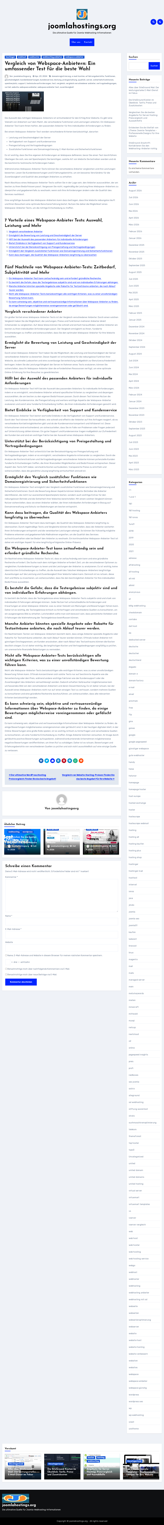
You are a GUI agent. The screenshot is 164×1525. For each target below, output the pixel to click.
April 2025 (134, 299)
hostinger (10, 57)
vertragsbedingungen (106, 83)
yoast (131, 1422)
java (131, 898)
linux (131, 952)
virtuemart (134, 1197)
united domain (136, 1170)
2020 (131, 544)
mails (131, 973)
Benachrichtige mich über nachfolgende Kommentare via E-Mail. (38, 969)
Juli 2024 (133, 360)
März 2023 (134, 469)
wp (130, 1408)
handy (132, 762)
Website (9, 942)
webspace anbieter (74, 57)
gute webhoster (137, 755)
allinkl (131, 585)
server (89, 80)
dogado (132, 667)
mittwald (133, 1014)
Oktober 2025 (135, 258)
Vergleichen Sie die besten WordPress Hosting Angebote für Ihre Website (22, 840)
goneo (132, 728)
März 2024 (134, 388)
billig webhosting (137, 606)
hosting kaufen (136, 844)
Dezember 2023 (136, 408)
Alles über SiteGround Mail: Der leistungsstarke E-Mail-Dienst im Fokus (144, 90)
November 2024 (137, 333)
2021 (131, 551)
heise (131, 769)
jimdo (131, 905)
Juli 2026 (133, 197)
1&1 (130, 504)
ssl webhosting (136, 1102)
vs (130, 1211)
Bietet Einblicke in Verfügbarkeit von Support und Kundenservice (42, 243)
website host (135, 1340)
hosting (132, 830)
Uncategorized (136, 1156)
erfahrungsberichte (95, 76)
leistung (57, 80)
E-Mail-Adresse (13, 929)
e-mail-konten (78, 76)
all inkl (132, 578)
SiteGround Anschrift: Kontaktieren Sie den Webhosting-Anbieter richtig (143, 146)
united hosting (136, 1184)
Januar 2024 (135, 401)
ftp (130, 714)
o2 (130, 1041)
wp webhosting (136, 1415)
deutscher (134, 653)
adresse (132, 558)
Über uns (76, 42)
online (132, 1048)
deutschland (135, 660)
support (22, 83)
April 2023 (134, 462)
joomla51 (133, 925)
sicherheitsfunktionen (103, 80)
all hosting (134, 572)
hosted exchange (137, 803)
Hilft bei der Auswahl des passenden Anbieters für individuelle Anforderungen (48, 239)
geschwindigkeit (12, 80)
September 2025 (137, 265)
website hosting (137, 1347)
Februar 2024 (135, 394)
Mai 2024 (133, 374)
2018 (131, 531)
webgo (132, 1265)
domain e (133, 674)
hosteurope (134, 816)
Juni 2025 (134, 286)
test (54, 83)
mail (131, 966)
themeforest (135, 1136)
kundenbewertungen (29, 80)
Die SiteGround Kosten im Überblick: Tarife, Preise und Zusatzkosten (142, 103)
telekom (133, 1129)
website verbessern (138, 1354)
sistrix (132, 1088)
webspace (134, 1374)
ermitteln (133, 701)
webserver (134, 1326)
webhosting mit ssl (138, 1299)
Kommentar (11, 877)
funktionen (110, 76)
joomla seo (134, 918)
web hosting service (139, 1258)
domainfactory (136, 680)
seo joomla (134, 1082)
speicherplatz (11, 83)
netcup (132, 1027)
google (132, 735)
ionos (131, 891)
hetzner (133, 776)
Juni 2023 (134, 449)
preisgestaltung (69, 80)
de (130, 633)
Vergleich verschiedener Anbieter (26, 231)
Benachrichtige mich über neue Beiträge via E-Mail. (32, 974)
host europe (135, 796)
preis (131, 1061)
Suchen (133, 57)
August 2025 (135, 272)
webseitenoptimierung (140, 1320)
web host (133, 1238)
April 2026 (134, 218)
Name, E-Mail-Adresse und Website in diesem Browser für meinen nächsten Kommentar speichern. (54, 955)
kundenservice (46, 80)
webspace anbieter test (48, 87)
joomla (132, 912)
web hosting (135, 1252)
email (131, 694)
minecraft (134, 1007)
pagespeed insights (138, 1054)
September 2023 (137, 428)
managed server (137, 980)
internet (133, 884)
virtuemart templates (139, 1204)
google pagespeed (138, 742)
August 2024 (135, 354)
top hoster (134, 1143)
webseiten (134, 1313)
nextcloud (134, 1034)
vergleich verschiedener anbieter (81, 83)
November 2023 (136, 415)
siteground (134, 1095)
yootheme (134, 1428)
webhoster (34, 57)
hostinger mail (136, 871)
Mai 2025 (133, 292)
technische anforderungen (39, 83)
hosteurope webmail (139, 823)
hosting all (134, 837)
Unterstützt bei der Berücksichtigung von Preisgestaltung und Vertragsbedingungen (52, 247)
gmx (131, 721)
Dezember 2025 (136, 245)
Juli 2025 (133, 279)
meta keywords (136, 993)
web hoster (134, 1245)
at (130, 599)
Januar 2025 (135, 320)
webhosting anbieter (52, 57)
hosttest (133, 878)
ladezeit (133, 939)
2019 (131, 538)
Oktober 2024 (135, 340)
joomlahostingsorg (22, 76)
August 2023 (135, 435)
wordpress (28, 832)
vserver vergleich (137, 1224)
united (132, 1163)
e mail (132, 687)
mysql (132, 1020)
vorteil (8, 87)
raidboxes (133, 1075)
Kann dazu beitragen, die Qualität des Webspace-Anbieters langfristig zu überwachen (53, 255)
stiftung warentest (138, 1109)
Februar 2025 (135, 313)
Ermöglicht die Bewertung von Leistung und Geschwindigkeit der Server (45, 235)
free (131, 708)
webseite (133, 1306)
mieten (132, 1000)
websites (133, 1367)
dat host (133, 626)
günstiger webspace (139, 748)
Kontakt (88, 42)
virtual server (135, 1190)
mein (131, 986)
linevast (133, 946)
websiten (133, 1360)
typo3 (131, 1150)
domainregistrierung (61, 76)
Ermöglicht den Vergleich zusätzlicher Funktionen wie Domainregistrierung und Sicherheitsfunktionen (60, 251)
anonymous (134, 592)
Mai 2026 (133, 211)
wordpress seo (136, 1401)
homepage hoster (137, 789)
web (131, 1231)
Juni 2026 (134, 204)
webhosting (13, 832)
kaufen (132, 932)
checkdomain (135, 612)
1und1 (132, 524)
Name (8, 916)
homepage (134, 782)
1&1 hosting (134, 510)
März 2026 (134, 224)
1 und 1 (132, 497)
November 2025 (136, 252)
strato (132, 1116)
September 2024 (137, 347)
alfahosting (134, 565)
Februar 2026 (135, 231)
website (15, 87)
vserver (132, 1218)
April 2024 (134, 381)
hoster (132, 810)
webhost (22, 57)
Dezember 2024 (137, 326)
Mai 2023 (133, 456)
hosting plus (135, 850)
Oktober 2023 (135, 422)
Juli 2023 (133, 442)
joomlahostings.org (82, 26)
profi (131, 1068)
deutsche (133, 646)
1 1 (130, 490)
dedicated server (137, 640)
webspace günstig (138, 1388)
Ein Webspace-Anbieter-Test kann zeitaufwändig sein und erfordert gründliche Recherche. (55, 278)
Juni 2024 (134, 367)
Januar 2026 (135, 238)
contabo (133, 619)
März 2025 (134, 306)
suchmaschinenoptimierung (143, 1122)
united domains (136, 1177)
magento (133, 959)
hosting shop (135, 857)
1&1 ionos (133, 517)
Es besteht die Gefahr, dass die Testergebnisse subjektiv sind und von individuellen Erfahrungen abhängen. (63, 282)
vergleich (61, 83)
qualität (81, 80)
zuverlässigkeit (67, 87)
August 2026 (135, 190)
